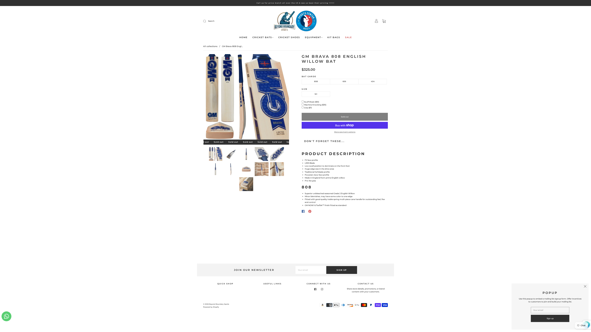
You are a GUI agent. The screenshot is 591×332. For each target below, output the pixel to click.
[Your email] (311, 270)
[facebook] (315, 289)
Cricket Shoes (289, 37)
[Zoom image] (246, 97)
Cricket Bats (262, 37)
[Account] (376, 21)
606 (344, 81)
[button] (212, 97)
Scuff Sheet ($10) (312, 102)
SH (316, 94)
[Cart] (384, 21)
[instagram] (322, 289)
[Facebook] (303, 211)
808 (316, 81)
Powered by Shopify (211, 307)
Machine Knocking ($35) (315, 105)
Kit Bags (333, 37)
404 (373, 81)
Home (243, 37)
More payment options (344, 132)
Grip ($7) (308, 108)
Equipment (313, 37)
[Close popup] (585, 286)
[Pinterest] (309, 211)
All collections (210, 46)
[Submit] (206, 21)
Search (211, 21)
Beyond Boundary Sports (219, 304)
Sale (348, 37)
